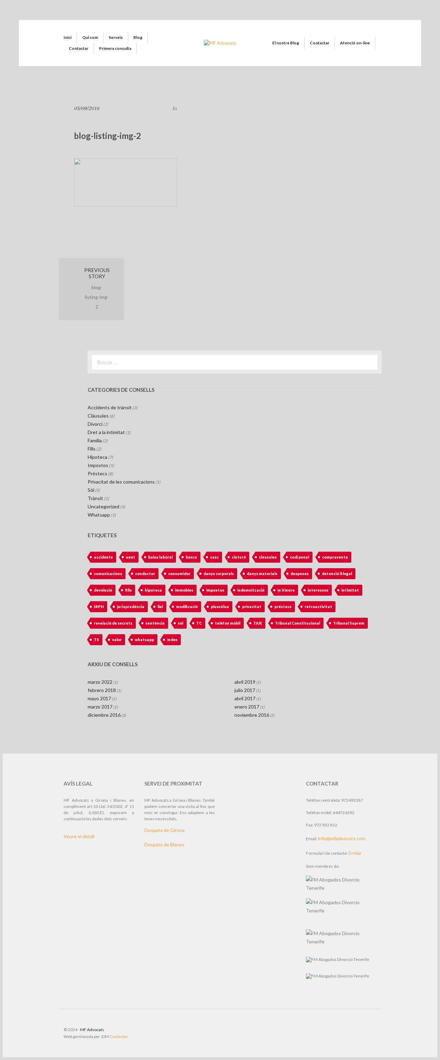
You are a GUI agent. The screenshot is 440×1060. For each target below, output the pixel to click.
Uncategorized (103, 506)
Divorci (95, 424)
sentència (155, 623)
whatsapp (144, 639)
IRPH (99, 606)
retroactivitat (318, 606)
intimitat (350, 590)
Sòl (91, 490)
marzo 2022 (100, 682)
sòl (180, 623)
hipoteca (153, 590)
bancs (191, 557)
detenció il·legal (337, 573)
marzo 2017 (100, 707)
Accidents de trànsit (110, 407)
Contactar (78, 48)
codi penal (299, 557)
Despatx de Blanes (164, 844)
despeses (299, 573)
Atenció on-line (355, 42)
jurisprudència (130, 606)
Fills (92, 449)
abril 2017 (244, 698)
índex (172, 639)
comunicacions (108, 573)
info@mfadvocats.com (341, 838)
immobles (184, 590)
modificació (187, 606)
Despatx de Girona (164, 830)
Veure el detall (79, 836)
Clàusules (98, 416)
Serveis (116, 37)
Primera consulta (115, 48)
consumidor (179, 573)
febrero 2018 (102, 690)
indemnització (250, 590)
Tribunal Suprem (348, 623)
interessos (318, 590)
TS (96, 639)
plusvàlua (220, 606)
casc (214, 557)
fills (128, 590)
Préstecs (97, 473)
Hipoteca (97, 457)
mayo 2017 (99, 698)
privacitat (251, 606)
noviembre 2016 (251, 715)
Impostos (98, 465)
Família (95, 440)
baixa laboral (160, 557)
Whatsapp (99, 515)
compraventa (335, 557)
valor (117, 639)
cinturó (239, 557)
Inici (68, 37)
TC (199, 623)
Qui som (90, 37)
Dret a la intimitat (106, 432)
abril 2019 (244, 682)
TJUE (257, 623)
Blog (137, 37)
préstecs (283, 606)
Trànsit (95, 498)
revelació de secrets (113, 623)
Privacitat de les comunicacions (121, 482)
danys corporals (219, 573)
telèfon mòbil (227, 623)
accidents (103, 557)
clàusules (268, 557)
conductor (145, 573)
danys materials (262, 573)
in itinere (286, 590)
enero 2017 (246, 707)
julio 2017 (244, 690)
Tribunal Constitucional (297, 623)
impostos (215, 590)
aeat (130, 557)
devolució (103, 590)
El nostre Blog (285, 42)
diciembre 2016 (104, 715)
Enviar (355, 853)
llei (160, 606)
